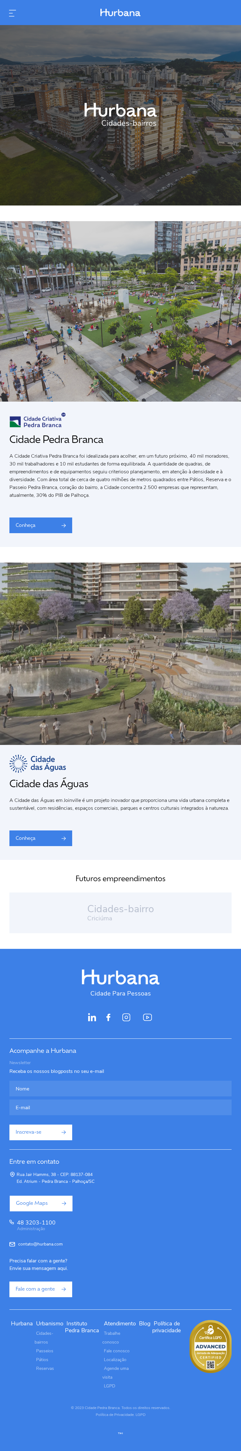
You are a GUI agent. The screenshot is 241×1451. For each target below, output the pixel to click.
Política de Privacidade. (115, 1414)
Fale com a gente (35, 1289)
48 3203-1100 (36, 1226)
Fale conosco (117, 1351)
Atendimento (120, 1323)
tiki (120, 1433)
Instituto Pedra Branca (82, 1327)
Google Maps (32, 1203)
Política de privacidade (166, 1327)
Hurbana (22, 1323)
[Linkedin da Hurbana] (92, 1019)
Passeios (44, 1351)
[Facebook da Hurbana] (108, 1019)
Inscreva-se (28, 1132)
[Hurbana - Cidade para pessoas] (120, 13)
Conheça (25, 525)
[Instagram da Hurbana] (126, 1020)
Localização (115, 1360)
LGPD (109, 1386)
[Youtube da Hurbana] (147, 1020)
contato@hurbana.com (40, 1244)
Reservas (45, 1368)
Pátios (42, 1360)
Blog (145, 1323)
